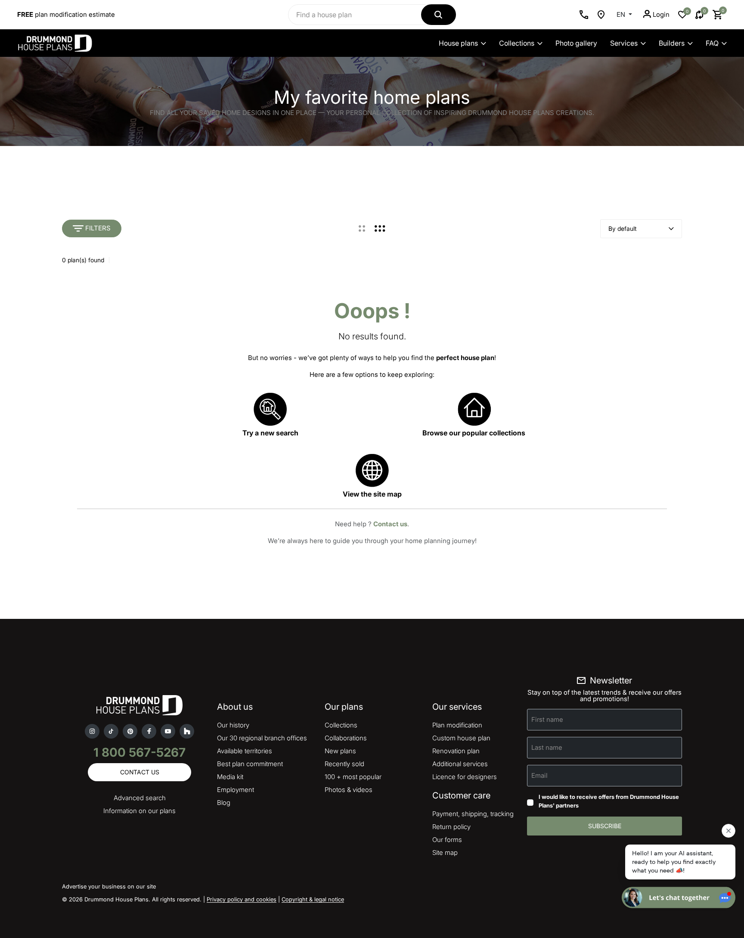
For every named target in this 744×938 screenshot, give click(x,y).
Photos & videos (348, 790)
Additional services (460, 764)
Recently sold (344, 764)
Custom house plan (461, 738)
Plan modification (457, 725)
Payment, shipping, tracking (473, 814)
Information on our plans (139, 811)
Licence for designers (464, 777)
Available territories (244, 751)
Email (539, 775)
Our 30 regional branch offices (262, 738)
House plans (458, 43)
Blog (223, 802)
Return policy (451, 827)
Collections (516, 43)
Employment (235, 790)
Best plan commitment (250, 764)
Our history (233, 725)
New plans (340, 751)
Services (624, 43)
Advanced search (140, 798)
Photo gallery (576, 43)
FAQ (712, 43)
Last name (546, 747)
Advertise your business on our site (109, 886)
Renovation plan (456, 751)
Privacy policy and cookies (241, 899)
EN (622, 14)
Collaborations (346, 738)
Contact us (390, 524)
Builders (672, 43)
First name (547, 719)
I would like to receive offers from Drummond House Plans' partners (609, 801)
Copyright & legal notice (313, 899)
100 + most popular (353, 777)
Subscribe (604, 825)
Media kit (230, 777)
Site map (445, 852)
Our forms (447, 840)
